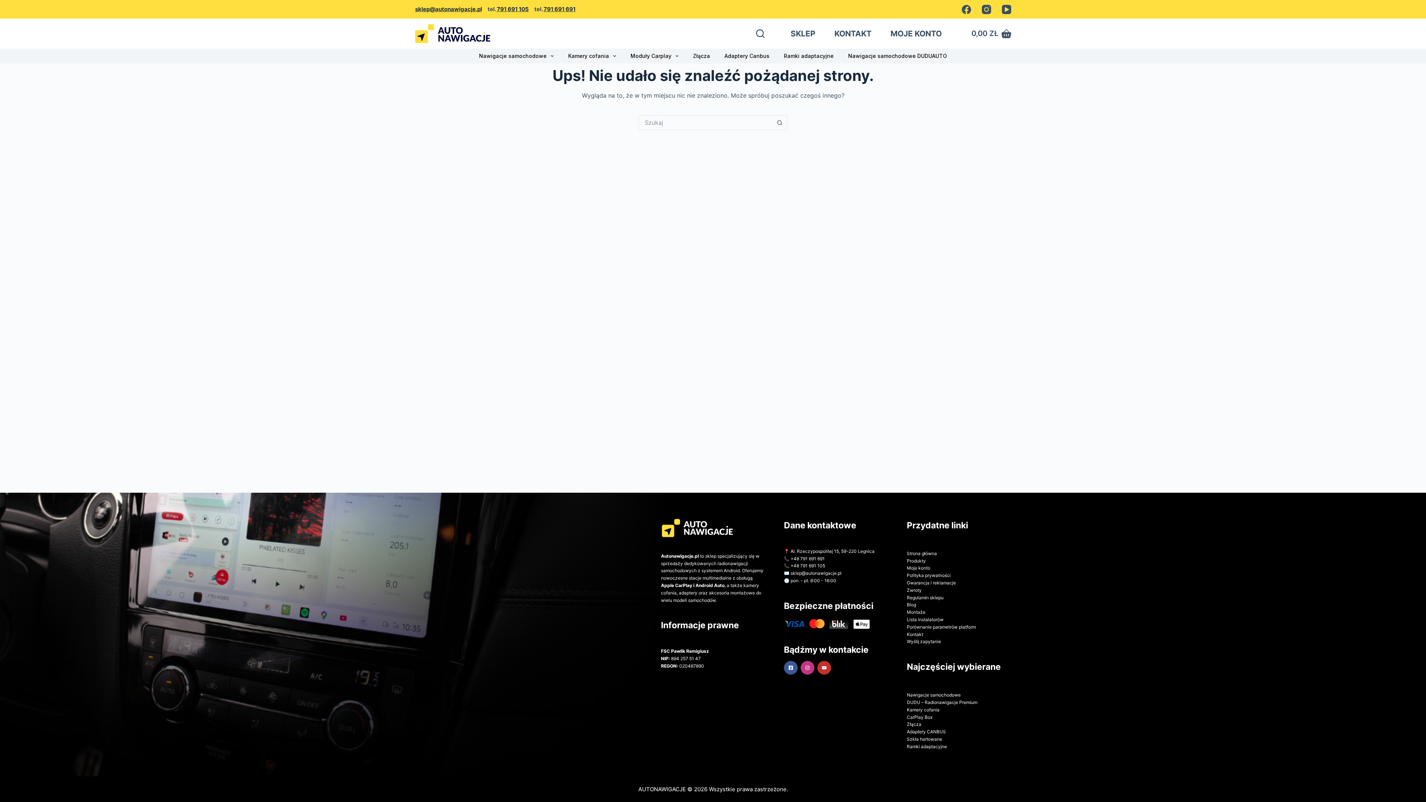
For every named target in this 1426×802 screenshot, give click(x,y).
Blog (911, 604)
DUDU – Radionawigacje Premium (942, 702)
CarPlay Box (919, 717)
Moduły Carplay (651, 56)
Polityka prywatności (929, 575)
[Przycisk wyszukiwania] (779, 122)
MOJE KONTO (916, 33)
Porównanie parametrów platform (941, 627)
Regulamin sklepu (925, 597)
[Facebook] (966, 9)
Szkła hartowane (924, 739)
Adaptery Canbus (747, 56)
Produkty (916, 561)
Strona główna (922, 553)
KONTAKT (853, 33)
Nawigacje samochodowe (513, 56)
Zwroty (914, 590)
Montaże (916, 612)
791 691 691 (560, 9)
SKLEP (803, 33)
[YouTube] (1006, 9)
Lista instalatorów (925, 619)
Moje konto (918, 568)
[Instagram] (986, 9)
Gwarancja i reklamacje (931, 583)
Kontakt (915, 634)
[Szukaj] (760, 33)
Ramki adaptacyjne (809, 56)
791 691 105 (513, 9)
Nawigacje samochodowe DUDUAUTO (897, 56)
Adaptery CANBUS (926, 731)
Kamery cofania (588, 56)
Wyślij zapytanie (924, 641)
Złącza (701, 56)
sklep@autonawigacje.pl (448, 9)
